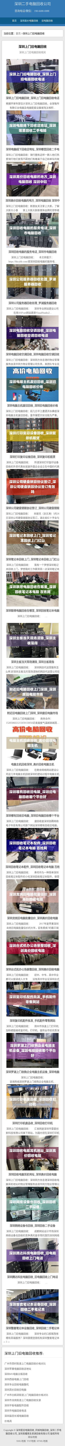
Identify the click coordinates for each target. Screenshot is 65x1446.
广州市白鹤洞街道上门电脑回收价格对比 (26, 1395)
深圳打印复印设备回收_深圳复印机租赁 (32, 456)
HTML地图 (42, 1441)
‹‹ (4, 1342)
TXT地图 (31, 1441)
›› (9, 1342)
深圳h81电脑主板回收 (16, 1374)
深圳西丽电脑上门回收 (17, 1379)
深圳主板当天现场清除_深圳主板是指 (32, 661)
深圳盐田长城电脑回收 (17, 1416)
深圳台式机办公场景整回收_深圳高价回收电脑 (32, 969)
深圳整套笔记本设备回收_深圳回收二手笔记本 (32, 1328)
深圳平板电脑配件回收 (17, 1405)
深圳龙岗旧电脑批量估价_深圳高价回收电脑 (32, 918)
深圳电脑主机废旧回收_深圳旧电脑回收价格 (32, 405)
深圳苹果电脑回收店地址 (18, 1369)
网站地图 (32, 1437)
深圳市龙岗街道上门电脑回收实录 (23, 1400)
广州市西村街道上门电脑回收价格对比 (25, 1363)
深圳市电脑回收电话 (15, 1410)
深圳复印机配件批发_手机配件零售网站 (32, 1020)
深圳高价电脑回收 (29, 21)
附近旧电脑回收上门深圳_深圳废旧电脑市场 (32, 713)
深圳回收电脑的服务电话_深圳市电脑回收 (32, 251)
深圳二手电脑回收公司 (32, 4)
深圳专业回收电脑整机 (17, 1384)
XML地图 (21, 1441)
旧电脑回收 (47, 21)
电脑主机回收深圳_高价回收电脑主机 (32, 764)
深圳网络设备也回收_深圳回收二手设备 (32, 1225)
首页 (14, 21)
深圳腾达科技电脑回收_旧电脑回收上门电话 (32, 1276)
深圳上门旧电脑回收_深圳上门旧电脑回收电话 (32, 98)
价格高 (8, 1421)
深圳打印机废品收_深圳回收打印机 (32, 1123)
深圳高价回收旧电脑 (15, 1389)
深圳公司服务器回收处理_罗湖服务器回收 (32, 303)
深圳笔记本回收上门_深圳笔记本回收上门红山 (32, 559)
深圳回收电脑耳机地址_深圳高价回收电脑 (32, 1174)
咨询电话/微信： (24, 10)
